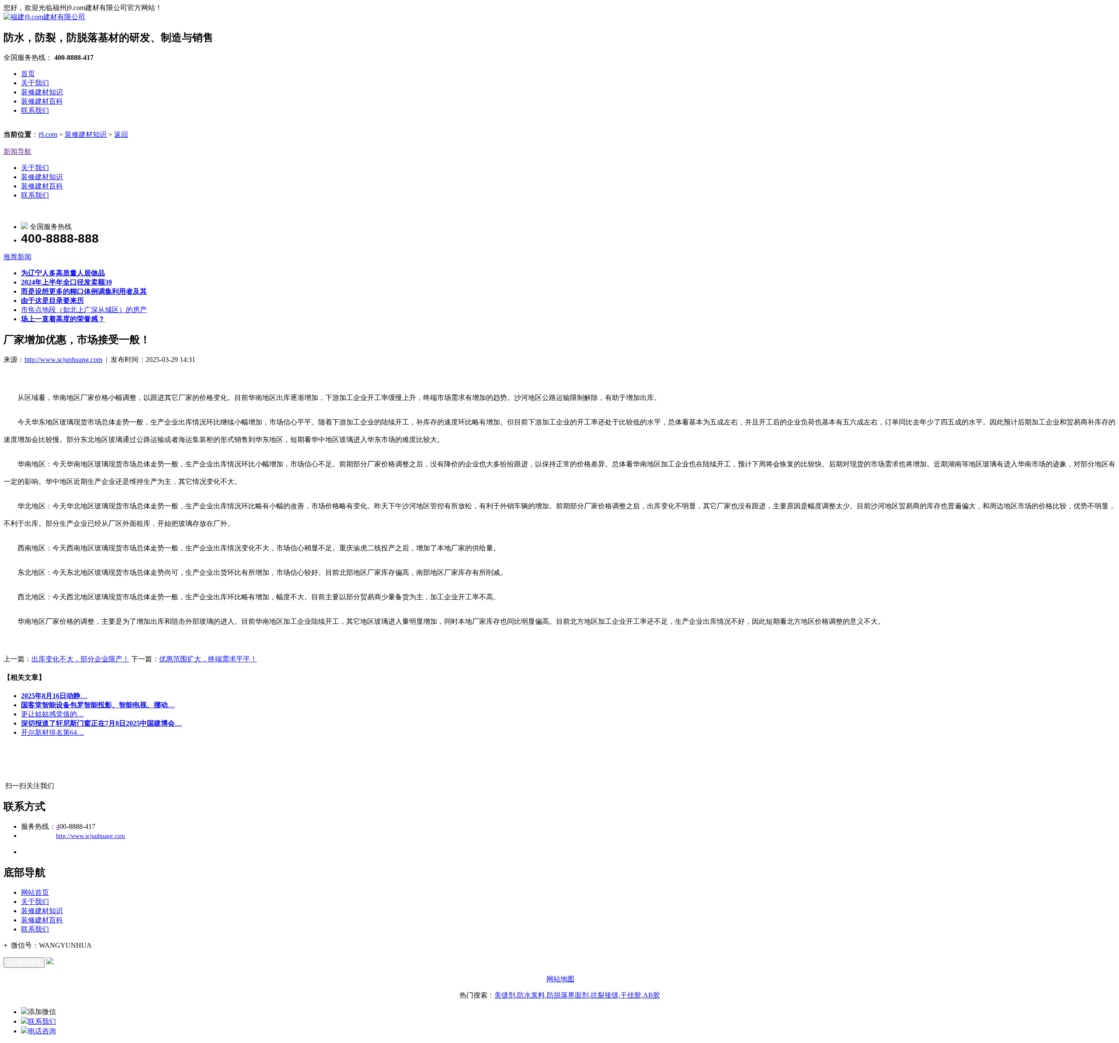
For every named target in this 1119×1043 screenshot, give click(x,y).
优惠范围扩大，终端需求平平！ (208, 659)
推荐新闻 (17, 257)
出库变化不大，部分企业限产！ (80, 659)
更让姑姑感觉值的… (52, 714)
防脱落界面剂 (568, 995)
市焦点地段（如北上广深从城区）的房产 (84, 309)
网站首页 (35, 892)
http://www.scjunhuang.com (63, 359)
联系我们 (35, 110)
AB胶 (651, 995)
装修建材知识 (42, 92)
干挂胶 (630, 995)
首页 (28, 73)
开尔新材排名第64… (52, 732)
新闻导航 (17, 151)
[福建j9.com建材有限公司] (44, 17)
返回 (121, 134)
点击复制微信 (24, 962)
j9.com (47, 134)
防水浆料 (531, 995)
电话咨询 (42, 1031)
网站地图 (560, 979)
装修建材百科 (42, 101)
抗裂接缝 (605, 995)
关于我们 (35, 83)
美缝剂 (504, 995)
